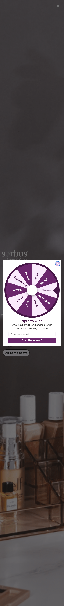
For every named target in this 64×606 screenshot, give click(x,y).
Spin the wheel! (32, 340)
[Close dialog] (57, 263)
